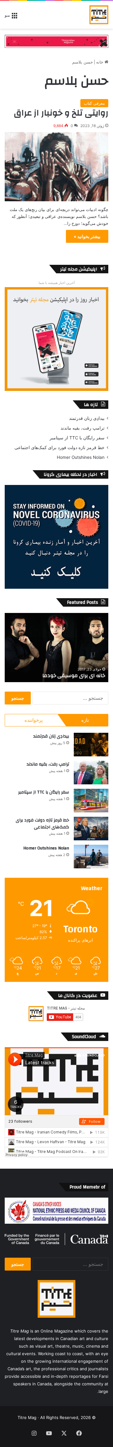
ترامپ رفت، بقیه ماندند (83, 428)
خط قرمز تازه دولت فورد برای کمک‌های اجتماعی (59, 447)
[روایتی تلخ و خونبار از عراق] (56, 166)
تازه (85, 720)
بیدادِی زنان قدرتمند (87, 418)
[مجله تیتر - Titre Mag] (98, 14)
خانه (100, 61)
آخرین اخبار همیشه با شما (57, 283)
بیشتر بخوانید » (87, 236)
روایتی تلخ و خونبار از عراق (61, 113)
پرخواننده (33, 720)
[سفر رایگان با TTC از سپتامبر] (91, 800)
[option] (56, 647)
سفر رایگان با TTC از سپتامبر (77, 437)
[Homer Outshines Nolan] (91, 856)
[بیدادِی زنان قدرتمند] (91, 744)
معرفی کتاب (94, 103)
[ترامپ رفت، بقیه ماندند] (91, 772)
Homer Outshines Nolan (81, 457)
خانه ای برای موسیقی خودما (73, 675)
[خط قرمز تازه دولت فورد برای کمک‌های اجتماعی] (91, 828)
